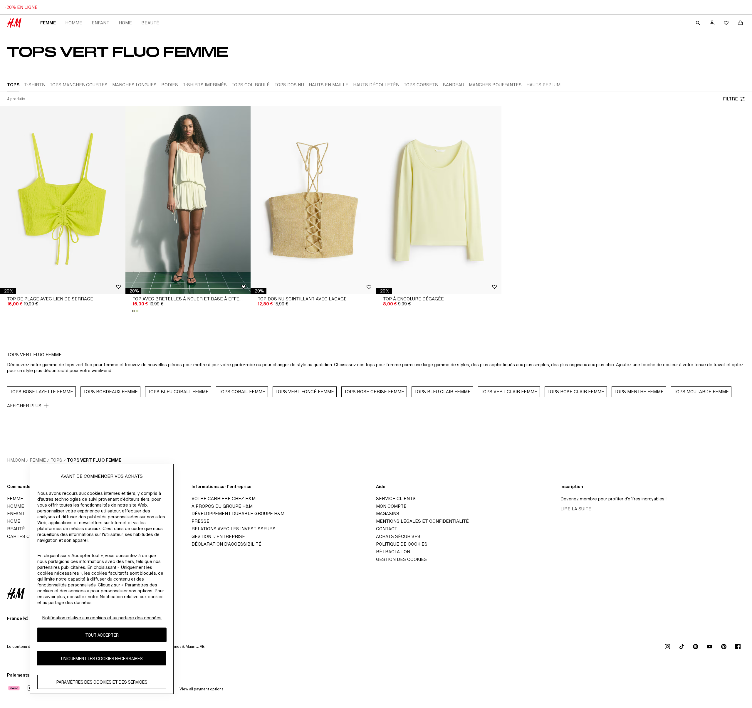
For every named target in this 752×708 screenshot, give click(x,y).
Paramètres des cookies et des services (101, 681)
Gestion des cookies (401, 559)
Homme (73, 22)
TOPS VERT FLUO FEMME (94, 460)
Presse (200, 521)
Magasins (387, 513)
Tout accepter (102, 634)
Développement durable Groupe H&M (238, 513)
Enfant (100, 22)
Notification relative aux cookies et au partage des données (102, 617)
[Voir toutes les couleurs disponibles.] (136, 311)
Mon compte (391, 506)
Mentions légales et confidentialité (422, 521)
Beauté (150, 22)
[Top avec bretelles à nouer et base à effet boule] (188, 200)
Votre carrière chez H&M (224, 498)
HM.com (16, 460)
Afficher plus (24, 405)
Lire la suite (575, 508)
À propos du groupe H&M (222, 506)
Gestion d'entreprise (218, 536)
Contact (386, 528)
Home (125, 22)
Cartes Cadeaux (27, 536)
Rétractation (393, 551)
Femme (48, 22)
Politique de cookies (401, 543)
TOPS (56, 460)
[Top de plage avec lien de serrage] (62, 200)
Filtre (730, 98)
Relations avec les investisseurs (234, 528)
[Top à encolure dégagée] (438, 200)
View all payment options (201, 689)
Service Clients (396, 498)
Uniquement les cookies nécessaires (102, 658)
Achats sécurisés (398, 536)
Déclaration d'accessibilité (226, 543)
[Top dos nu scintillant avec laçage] (313, 200)
